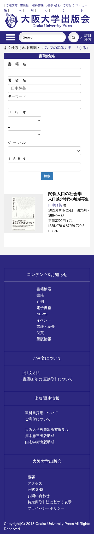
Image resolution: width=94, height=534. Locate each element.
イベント (44, 320)
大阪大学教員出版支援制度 (47, 429)
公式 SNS (35, 489)
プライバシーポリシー (46, 508)
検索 (47, 176)
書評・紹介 (46, 326)
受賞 (40, 333)
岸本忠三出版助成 (39, 436)
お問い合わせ (39, 496)
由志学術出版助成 (39, 442)
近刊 (40, 301)
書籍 (40, 295)
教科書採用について (41, 413)
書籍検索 (44, 289)
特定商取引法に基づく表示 (50, 502)
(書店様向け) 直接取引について (47, 379)
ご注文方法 (30, 373)
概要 (31, 477)
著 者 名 (17, 80)
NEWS (42, 314)
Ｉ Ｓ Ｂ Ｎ (17, 159)
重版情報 (44, 339)
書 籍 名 (17, 64)
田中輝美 (55, 205)
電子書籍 (44, 308)
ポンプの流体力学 (57, 48)
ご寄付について (38, 419)
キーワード (17, 96)
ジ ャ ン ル (17, 142)
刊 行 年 (17, 112)
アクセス (35, 483)
